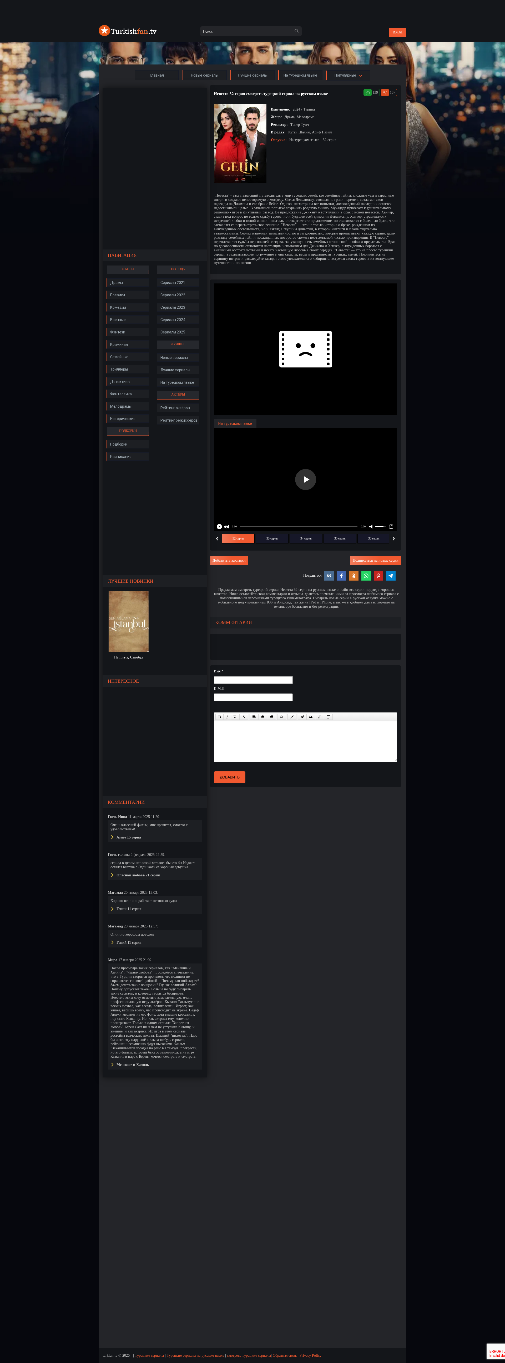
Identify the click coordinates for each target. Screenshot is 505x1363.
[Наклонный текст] (227, 717)
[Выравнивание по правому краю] (271, 717)
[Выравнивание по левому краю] (254, 717)
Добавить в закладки (229, 560)
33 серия (272, 538)
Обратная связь (285, 1355)
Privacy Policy (310, 1355)
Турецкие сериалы (149, 1355)
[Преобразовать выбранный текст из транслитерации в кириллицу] (319, 717)
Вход (397, 32)
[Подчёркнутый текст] (235, 717)
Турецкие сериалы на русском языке (195, 1355)
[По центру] (262, 717)
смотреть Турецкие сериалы (249, 1355)
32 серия (238, 538)
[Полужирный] (219, 717)
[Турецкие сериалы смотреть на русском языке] (127, 35)
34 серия (306, 538)
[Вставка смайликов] (281, 717)
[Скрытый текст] (302, 717)
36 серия (374, 538)
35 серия (340, 538)
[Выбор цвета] (291, 717)
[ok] (296, 31)
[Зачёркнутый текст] (243, 717)
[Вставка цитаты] (310, 717)
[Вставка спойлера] (328, 717)
